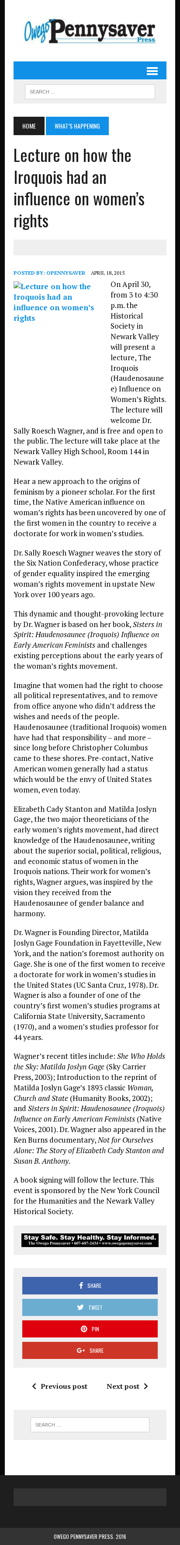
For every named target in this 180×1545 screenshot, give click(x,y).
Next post (123, 1386)
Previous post (64, 1386)
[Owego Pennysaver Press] (90, 31)
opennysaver (65, 272)
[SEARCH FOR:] (90, 90)
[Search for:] (90, 1424)
